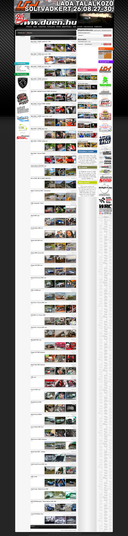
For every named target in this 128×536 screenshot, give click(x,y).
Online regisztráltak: (20, 70)
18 (101, 54)
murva (79, 177)
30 (110, 55)
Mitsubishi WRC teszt (36, 339)
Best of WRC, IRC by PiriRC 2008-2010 (40, 178)
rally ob (92, 158)
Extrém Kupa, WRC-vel (37, 228)
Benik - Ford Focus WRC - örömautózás (40, 190)
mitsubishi (82, 191)
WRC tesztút (34, 476)
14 (107, 52)
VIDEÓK (58, 26)
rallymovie (91, 191)
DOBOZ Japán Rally (83, 141)
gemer (84, 158)
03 (105, 56)
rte (89, 177)
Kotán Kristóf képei (93, 128)
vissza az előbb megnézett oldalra (68, 530)
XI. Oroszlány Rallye (83, 83)
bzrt (79, 189)
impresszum (58, 533)
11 (101, 52)
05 (108, 56)
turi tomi (84, 178)
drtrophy (80, 157)
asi (79, 171)
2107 (81, 186)
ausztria (80, 155)
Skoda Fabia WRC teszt (36, 240)
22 (108, 54)
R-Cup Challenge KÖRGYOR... (85, 131)
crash (91, 155)
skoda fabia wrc (87, 192)
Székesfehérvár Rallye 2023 (36, 55)
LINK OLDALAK (88, 26)
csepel (94, 155)
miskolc (87, 158)
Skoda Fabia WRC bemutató (38, 364)
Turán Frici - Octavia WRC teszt (39, 302)
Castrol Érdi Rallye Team (37, 513)
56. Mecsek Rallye (34, 42)
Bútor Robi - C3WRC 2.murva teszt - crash (41, 116)
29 (108, 55)
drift (82, 173)
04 (107, 56)
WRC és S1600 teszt (36, 290)
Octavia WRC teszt (35, 389)
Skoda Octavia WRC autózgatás (39, 439)
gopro (85, 189)
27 (105, 55)
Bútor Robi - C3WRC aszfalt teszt (39, 78)
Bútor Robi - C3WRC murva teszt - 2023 (41, 54)
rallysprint (84, 160)
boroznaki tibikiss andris (91, 187)
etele (79, 158)
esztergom (93, 157)
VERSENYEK (42, 26)
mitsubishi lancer (92, 175)
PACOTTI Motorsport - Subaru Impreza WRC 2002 (43, 501)
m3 (95, 189)
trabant (81, 195)
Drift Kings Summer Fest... (84, 112)
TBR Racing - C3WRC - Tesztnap (37, 80)
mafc (83, 175)
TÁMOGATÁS (98, 26)
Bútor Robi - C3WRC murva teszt (39, 128)
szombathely (93, 162)
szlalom (87, 162)
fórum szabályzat (70, 533)
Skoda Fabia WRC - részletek (38, 451)
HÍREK (35, 26)
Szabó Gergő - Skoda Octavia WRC (39, 489)
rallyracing (85, 177)
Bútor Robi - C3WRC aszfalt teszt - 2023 (41, 41)
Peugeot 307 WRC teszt (36, 265)
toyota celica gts (87, 163)
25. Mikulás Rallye (34, 117)
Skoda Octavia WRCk (36, 414)
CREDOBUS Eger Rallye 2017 (37, 167)
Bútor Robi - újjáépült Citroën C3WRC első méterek (43, 91)
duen (84, 157)
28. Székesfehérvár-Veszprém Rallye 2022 (39, 67)
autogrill (84, 155)
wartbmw (92, 195)
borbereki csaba (91, 186)
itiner (90, 174)
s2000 (91, 177)
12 (108, 58)
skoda (94, 177)
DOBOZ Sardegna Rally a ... (85, 93)
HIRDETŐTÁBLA (67, 26)
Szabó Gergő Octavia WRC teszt (39, 464)
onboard (87, 191)
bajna (88, 155)
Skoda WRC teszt (35, 215)
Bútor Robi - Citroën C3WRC (38, 153)
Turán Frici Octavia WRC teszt (38, 277)
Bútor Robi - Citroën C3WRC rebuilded (40, 103)
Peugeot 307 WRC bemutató (38, 352)
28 (107, 55)
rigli (87, 160)
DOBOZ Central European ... (85, 74)
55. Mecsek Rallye (34, 105)
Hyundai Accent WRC (36, 402)
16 (110, 52)
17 (99, 54)
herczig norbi (86, 174)
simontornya (81, 162)
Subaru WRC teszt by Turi (37, 252)
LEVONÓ (80, 26)
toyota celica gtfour (90, 194)
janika (91, 189)
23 (110, 54)
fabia (95, 173)
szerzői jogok (63, 533)
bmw (86, 186)
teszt (82, 163)
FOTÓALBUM (51, 26)
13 (105, 52)
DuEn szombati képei (92, 90)
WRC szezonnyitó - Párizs (37, 203)
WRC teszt (33, 377)
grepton (80, 174)
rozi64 (90, 160)
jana (88, 189)
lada (93, 189)
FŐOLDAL (29, 26)
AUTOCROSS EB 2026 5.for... (85, 122)
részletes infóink (105, 73)
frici (82, 158)
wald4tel (88, 178)
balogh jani (83, 171)
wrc (92, 178)
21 (107, 54)
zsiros (93, 163)
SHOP (74, 26)
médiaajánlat (76, 533)
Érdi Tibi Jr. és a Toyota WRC (38, 315)
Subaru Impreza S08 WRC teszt (38, 165)
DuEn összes (94, 138)
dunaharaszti (88, 157)
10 (99, 52)
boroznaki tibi (89, 171)
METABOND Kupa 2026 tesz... (85, 102)
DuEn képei (94, 80)
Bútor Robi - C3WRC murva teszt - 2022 (41, 66)
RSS (81, 533)
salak (94, 160)
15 (108, 52)
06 (110, 56)
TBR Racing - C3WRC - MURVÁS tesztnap (39, 129)
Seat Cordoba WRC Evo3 (37, 426)
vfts (88, 195)
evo (92, 173)
